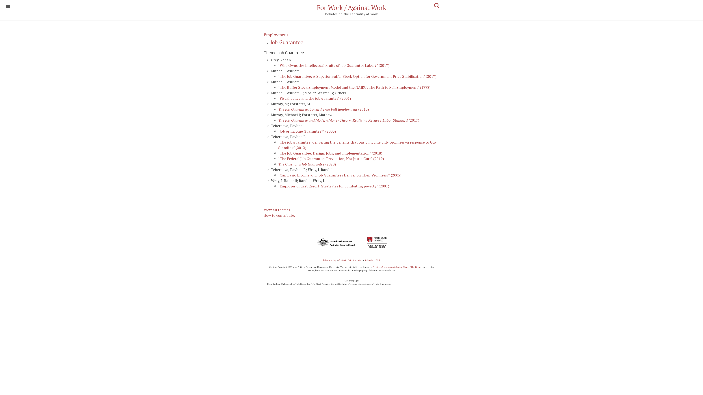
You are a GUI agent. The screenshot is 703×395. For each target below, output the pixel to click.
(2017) (348, 120)
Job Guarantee (287, 42)
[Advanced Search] (437, 5)
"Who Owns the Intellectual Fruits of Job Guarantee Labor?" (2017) (333, 65)
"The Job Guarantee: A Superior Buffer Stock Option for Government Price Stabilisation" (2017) (357, 76)
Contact (342, 260)
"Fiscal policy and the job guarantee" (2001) (314, 98)
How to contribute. (279, 215)
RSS (378, 260)
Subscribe (369, 260)
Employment (276, 35)
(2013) (323, 109)
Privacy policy (329, 260)
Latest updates (355, 260)
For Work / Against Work (351, 7)
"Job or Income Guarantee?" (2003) (307, 131)
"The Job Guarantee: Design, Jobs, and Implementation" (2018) (330, 153)
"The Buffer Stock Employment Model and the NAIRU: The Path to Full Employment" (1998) (354, 87)
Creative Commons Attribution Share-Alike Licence (398, 267)
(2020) (307, 164)
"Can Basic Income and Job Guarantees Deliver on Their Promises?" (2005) (339, 175)
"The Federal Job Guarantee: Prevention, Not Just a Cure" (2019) (331, 158)
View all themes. (277, 209)
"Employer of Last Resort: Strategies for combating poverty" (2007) (333, 186)
